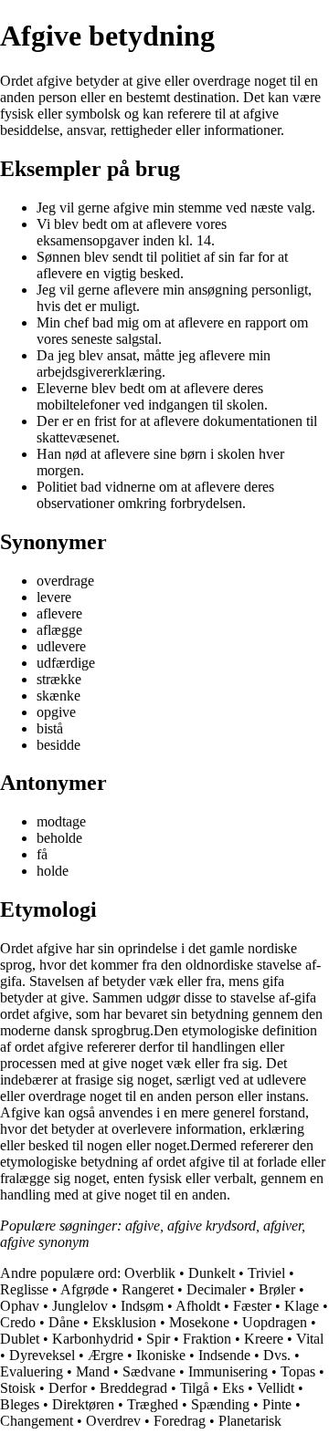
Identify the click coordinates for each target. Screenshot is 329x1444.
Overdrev (113, 1420)
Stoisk (18, 1388)
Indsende (224, 1355)
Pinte (277, 1404)
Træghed (152, 1404)
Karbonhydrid (92, 1338)
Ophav (19, 1306)
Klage (301, 1306)
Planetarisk (249, 1420)
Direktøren (83, 1404)
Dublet (19, 1338)
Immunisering (228, 1371)
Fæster (252, 1306)
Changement (36, 1420)
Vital (310, 1338)
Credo (18, 1322)
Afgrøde (84, 1289)
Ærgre (105, 1355)
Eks (233, 1388)
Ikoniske (161, 1355)
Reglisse (24, 1289)
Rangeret (148, 1289)
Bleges (19, 1404)
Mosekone (199, 1322)
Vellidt (275, 1388)
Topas (298, 1371)
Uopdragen (274, 1322)
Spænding (220, 1404)
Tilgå (194, 1388)
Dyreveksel (42, 1355)
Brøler (277, 1289)
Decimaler (216, 1289)
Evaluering (31, 1371)
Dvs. (277, 1355)
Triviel (266, 1273)
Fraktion (207, 1338)
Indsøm (142, 1306)
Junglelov (80, 1306)
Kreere (263, 1338)
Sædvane (148, 1371)
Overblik (149, 1273)
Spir (158, 1338)
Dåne (64, 1322)
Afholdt (197, 1306)
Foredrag (180, 1420)
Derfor (67, 1388)
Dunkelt (211, 1273)
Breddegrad (133, 1388)
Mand (93, 1371)
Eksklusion (124, 1322)
